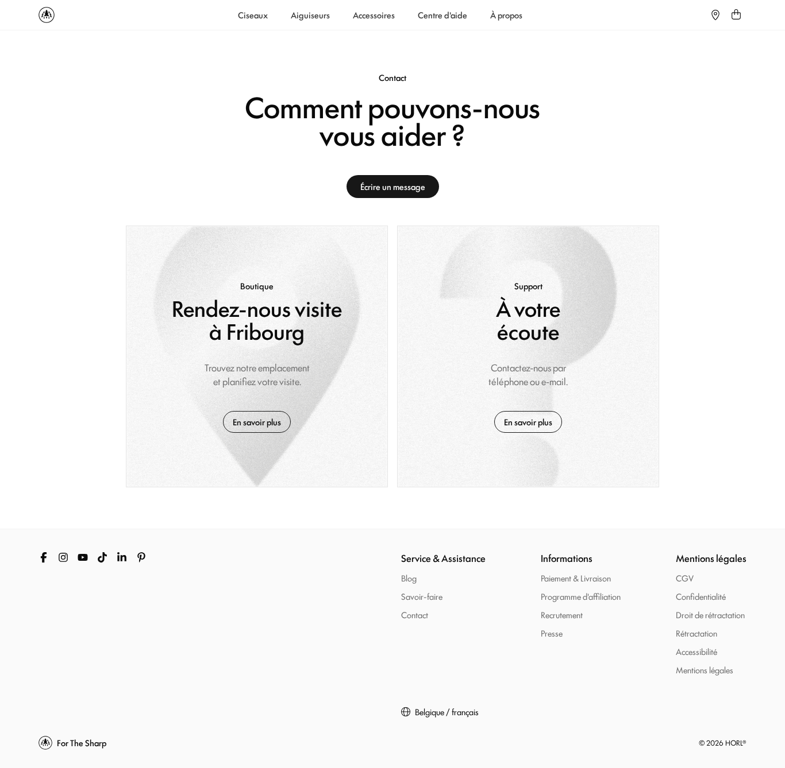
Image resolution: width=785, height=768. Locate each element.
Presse (552, 633)
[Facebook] (43, 557)
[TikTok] (102, 557)
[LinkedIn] (122, 557)
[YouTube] (83, 557)
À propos (506, 15)
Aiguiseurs (310, 15)
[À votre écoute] (528, 356)
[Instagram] (63, 557)
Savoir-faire (421, 596)
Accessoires (374, 15)
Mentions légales (704, 670)
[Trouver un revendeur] (715, 15)
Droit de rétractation (710, 614)
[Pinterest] (141, 557)
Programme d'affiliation (581, 596)
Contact (414, 614)
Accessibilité (696, 651)
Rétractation (696, 633)
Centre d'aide (442, 15)
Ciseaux (253, 15)
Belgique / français (447, 711)
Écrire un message (392, 186)
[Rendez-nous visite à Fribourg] (256, 356)
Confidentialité (701, 596)
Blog (409, 578)
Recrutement (562, 614)
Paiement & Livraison (576, 578)
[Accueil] (47, 15)
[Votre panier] (736, 15)
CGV (685, 578)
